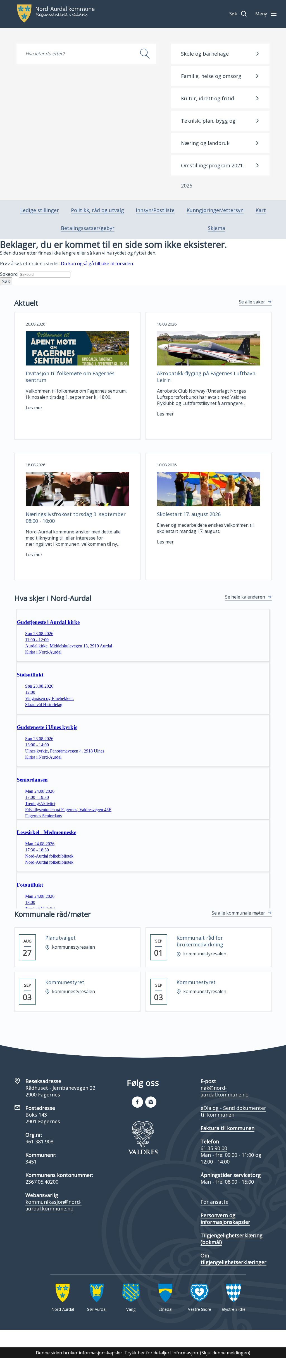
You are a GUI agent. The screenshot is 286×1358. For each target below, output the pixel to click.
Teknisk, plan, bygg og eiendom (208, 124)
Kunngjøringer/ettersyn (215, 210)
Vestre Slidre (199, 1309)
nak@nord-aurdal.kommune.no (225, 1091)
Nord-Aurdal (62, 1309)
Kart (261, 210)
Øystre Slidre (234, 1309)
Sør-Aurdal (96, 1309)
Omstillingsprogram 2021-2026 (212, 168)
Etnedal (165, 1309)
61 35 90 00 (214, 1148)
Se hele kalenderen (245, 597)
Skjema (216, 228)
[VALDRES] (143, 1137)
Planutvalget (60, 937)
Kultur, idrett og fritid (207, 98)
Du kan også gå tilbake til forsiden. (97, 263)
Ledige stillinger (39, 210)
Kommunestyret (64, 982)
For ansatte (214, 1201)
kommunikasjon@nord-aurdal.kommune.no (53, 1205)
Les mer (34, 408)
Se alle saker (252, 302)
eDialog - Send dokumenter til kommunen (233, 1111)
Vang (131, 1309)
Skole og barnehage (205, 53)
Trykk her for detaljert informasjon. (161, 1353)
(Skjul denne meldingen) (225, 1353)
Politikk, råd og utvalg (97, 210)
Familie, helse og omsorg (211, 76)
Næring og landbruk (205, 143)
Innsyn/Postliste (155, 210)
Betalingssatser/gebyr (88, 228)
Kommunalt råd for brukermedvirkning (200, 941)
